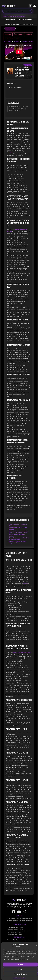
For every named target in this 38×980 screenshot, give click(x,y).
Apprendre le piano (26, 918)
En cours (8, 34)
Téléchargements (27, 41)
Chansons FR (11, 940)
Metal (25, 940)
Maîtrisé (29, 34)
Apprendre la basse (19, 922)
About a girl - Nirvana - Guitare (19, 531)
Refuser (20, 969)
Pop (17, 940)
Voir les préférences (20, 974)
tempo (11, 152)
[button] (37, 945)
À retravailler (18, 34)
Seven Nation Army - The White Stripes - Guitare (19, 538)
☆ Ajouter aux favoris (12, 38)
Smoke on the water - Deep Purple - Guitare (17, 542)
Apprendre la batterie (25, 920)
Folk (30, 940)
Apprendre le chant (11, 920)
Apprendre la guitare (12, 918)
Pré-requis (7, 41)
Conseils (16, 41)
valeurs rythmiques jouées (22, 652)
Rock (21, 940)
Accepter (20, 964)
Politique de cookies (20, 978)
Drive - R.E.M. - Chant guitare (18, 533)
